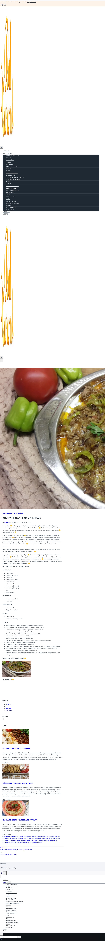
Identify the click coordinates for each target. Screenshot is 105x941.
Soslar (8, 194)
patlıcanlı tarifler (15, 840)
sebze (51, 840)
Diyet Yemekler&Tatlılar (12, 155)
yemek (33, 842)
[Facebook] (1, 5)
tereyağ (26, 842)
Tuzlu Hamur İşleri (11, 207)
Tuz (30, 842)
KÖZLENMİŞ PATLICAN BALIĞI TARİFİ (17, 783)
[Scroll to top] (1, 873)
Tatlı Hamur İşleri (10, 196)
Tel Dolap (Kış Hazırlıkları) (13, 203)
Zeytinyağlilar (10, 209)
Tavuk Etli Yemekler (11, 201)
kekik (45, 836)
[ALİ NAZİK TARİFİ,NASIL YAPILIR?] (15, 744)
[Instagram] (5, 5)
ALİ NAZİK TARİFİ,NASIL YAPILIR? (16, 748)
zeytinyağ (39, 842)
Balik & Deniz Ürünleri (11, 166)
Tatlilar (8, 199)
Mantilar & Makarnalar (12, 186)
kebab (37, 836)
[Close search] (1, 934)
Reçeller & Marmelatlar (12, 190)
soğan (10, 842)
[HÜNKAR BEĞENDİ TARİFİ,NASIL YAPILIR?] (15, 815)
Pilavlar (8, 162)
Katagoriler (5, 882)
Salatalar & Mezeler (11, 188)
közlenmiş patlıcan (16, 838)
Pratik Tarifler (10, 160)
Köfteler (8, 183)
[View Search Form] (1, 147)
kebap (41, 836)
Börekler (8, 168)
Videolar (6, 212)
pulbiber (40, 840)
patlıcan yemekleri (48, 838)
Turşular (8, 205)
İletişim (5, 214)
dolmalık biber (6, 836)
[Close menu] (0, 876)
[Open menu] (1, 360)
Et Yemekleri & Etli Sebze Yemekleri (15, 177)
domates (14, 836)
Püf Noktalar (9, 164)
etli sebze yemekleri (23, 836)
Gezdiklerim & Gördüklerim (13, 179)
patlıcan (40, 838)
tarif (22, 842)
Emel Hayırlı (7, 522)
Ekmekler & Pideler (11, 175)
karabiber (32, 836)
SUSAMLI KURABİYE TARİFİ (8, 853)
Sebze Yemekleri (10, 192)
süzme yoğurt (16, 842)
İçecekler (8, 181)
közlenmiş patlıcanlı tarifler (30, 838)
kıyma (49, 836)
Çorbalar (8, 170)
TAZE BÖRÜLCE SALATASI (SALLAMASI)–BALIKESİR (16, 849)
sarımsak (46, 840)
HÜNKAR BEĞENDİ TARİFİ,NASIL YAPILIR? (19, 820)
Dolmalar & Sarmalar (12, 173)
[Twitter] (3, 5)
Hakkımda (6, 151)
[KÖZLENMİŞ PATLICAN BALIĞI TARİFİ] (15, 778)
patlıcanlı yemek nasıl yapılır (29, 840)
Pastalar (8, 157)
